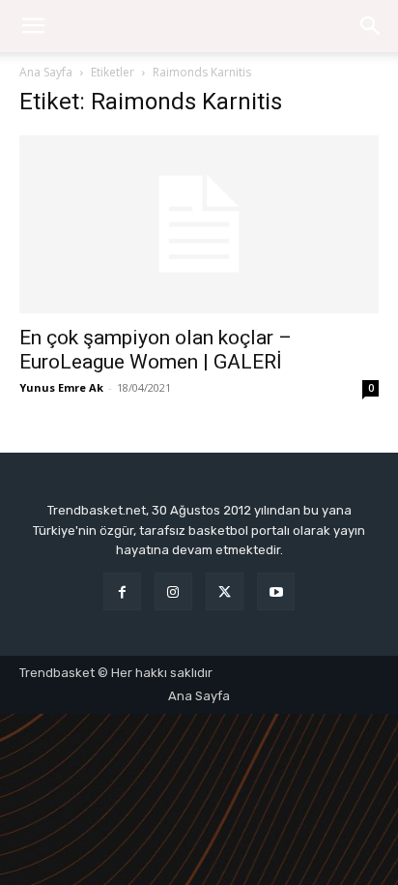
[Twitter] (224, 591)
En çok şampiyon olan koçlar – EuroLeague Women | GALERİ (155, 349)
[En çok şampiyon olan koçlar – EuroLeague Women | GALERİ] (199, 224)
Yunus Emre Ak (61, 387)
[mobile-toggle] (33, 26)
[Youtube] (276, 591)
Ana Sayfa (45, 72)
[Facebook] (122, 591)
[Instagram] (173, 591)
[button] (371, 26)
